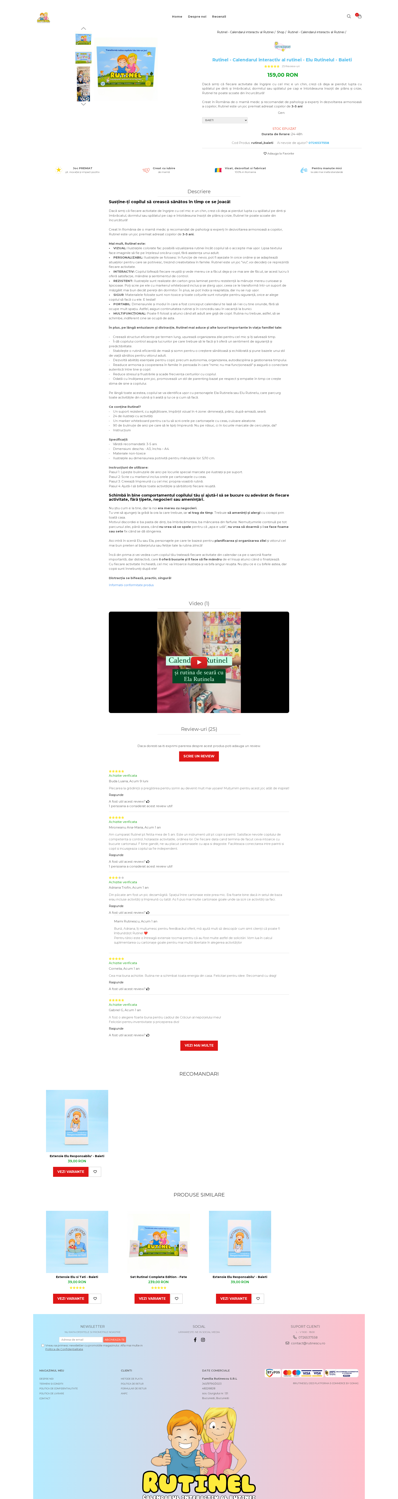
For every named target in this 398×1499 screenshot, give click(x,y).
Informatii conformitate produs (131, 585)
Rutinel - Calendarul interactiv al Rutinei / (246, 32)
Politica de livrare (51, 1393)
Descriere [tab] (199, 191)
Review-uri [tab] (199, 729)
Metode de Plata (132, 1378)
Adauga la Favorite (280, 153)
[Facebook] (195, 1340)
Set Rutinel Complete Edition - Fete (158, 1277)
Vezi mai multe (199, 1045)
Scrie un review (199, 756)
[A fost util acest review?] (147, 801)
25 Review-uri (291, 66)
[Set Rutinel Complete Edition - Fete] (158, 1242)
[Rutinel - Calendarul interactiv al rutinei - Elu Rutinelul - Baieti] (126, 69)
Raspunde (116, 795)
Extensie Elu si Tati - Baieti (77, 1277)
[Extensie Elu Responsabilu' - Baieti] (77, 1121)
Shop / (282, 32)
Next (83, 104)
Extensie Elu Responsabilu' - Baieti (77, 1156)
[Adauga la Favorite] (95, 1172)
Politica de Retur (132, 1383)
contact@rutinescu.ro (307, 1343)
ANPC (124, 1393)
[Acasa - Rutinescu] (61, 17)
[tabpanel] (126, 69)
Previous (83, 29)
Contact (44, 1398)
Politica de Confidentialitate (64, 1349)
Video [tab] (199, 603)
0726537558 (308, 1337)
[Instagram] (203, 1340)
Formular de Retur (134, 1388)
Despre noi (46, 1378)
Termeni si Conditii (51, 1383)
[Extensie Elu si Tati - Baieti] (77, 1242)
